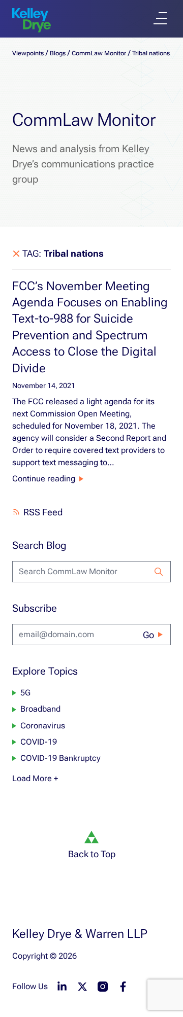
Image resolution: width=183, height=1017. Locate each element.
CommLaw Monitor (99, 53)
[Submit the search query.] (158, 572)
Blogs (58, 53)
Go (148, 634)
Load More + (35, 778)
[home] (31, 20)
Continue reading (43, 478)
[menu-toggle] (160, 18)
